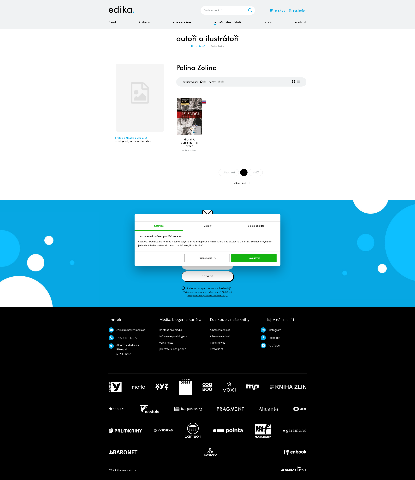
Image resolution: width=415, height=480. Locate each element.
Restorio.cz (216, 349)
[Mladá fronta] (263, 430)
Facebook (274, 338)
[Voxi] (229, 387)
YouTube (274, 345)
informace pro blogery (173, 336)
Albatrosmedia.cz (220, 330)
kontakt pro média (170, 330)
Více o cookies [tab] (256, 225)
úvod (112, 22)
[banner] (121, 10)
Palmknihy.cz (217, 342)
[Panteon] (193, 430)
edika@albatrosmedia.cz (131, 330)
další (256, 172)
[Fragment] (230, 409)
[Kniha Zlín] (288, 387)
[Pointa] (228, 430)
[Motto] (138, 387)
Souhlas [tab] (159, 225)
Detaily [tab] (208, 225)
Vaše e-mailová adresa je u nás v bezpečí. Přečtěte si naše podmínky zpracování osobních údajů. (208, 294)
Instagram (274, 330)
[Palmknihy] (125, 430)
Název (212, 81)
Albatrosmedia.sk (220, 336)
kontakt (300, 22)
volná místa (166, 342)
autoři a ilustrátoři (227, 22)
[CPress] (117, 409)
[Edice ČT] (300, 409)
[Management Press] (252, 387)
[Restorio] (210, 452)
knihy (143, 22)
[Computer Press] (185, 387)
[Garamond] (294, 430)
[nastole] (149, 409)
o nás (268, 22)
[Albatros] (115, 387)
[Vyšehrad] (163, 430)
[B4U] (188, 409)
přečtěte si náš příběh (172, 349)
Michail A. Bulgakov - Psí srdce (189, 143)
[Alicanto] (268, 409)
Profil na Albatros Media (129, 137)
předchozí (229, 172)
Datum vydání (190, 81)
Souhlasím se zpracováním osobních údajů (208, 288)
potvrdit (207, 276)
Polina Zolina (189, 150)
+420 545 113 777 (126, 338)
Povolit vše (254, 258)
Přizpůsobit (205, 258)
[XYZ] (162, 387)
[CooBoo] (207, 387)
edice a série (182, 22)
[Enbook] (295, 452)
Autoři (202, 46)
